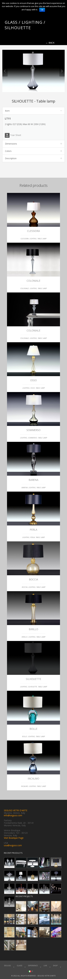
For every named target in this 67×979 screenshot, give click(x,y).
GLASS (19, 965)
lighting (32, 238)
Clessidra (33, 231)
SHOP (55, 965)
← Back (50, 42)
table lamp (41, 238)
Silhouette (33, 679)
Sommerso (33, 430)
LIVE (45, 965)
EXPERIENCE (33, 965)
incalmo (24, 786)
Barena (33, 480)
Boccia (33, 579)
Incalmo (33, 778)
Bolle (33, 729)
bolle (24, 736)
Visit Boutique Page (14, 837)
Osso (33, 380)
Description (11, 158)
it (32, 971)
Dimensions (11, 143)
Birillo (33, 629)
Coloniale (33, 280)
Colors (8, 151)
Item (7, 110)
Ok (42, 10)
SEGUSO (7, 965)
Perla (33, 529)
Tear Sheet (15, 135)
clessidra (25, 238)
